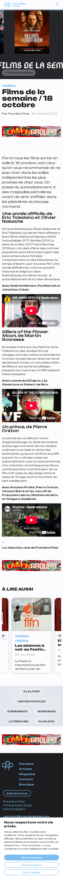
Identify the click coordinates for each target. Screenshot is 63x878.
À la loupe (31, 691)
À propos (26, 763)
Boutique (26, 784)
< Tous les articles (18, 72)
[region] (31, 847)
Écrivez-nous (17, 793)
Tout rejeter (31, 872)
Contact (26, 779)
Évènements (17, 711)
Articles (25, 769)
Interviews (47, 711)
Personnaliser (31, 865)
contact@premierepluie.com (26, 816)
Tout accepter (31, 857)
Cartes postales (31, 701)
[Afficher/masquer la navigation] (57, 4)
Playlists (46, 721)
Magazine (27, 774)
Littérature (18, 721)
